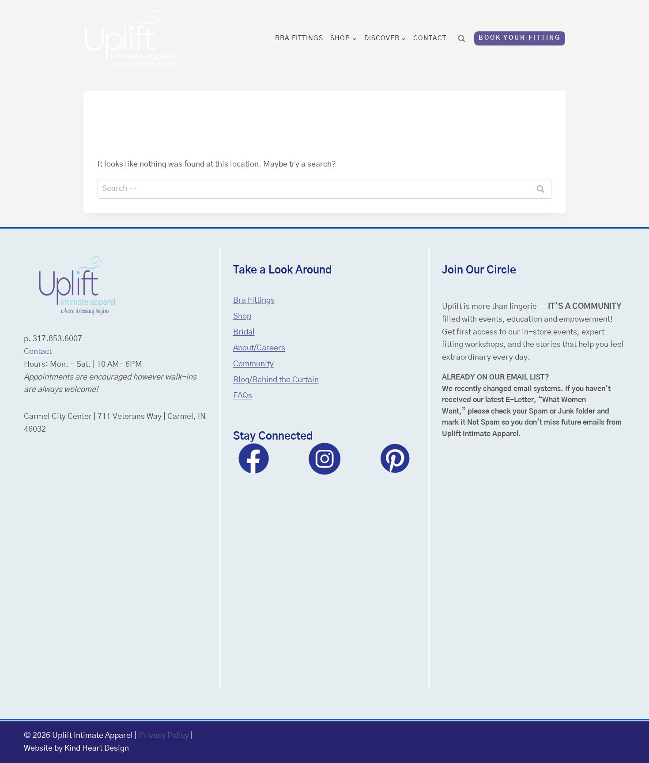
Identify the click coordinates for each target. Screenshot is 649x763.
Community (253, 364)
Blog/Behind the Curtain (276, 380)
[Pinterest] (395, 458)
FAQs (242, 396)
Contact (429, 38)
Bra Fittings (299, 38)
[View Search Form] (461, 38)
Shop (242, 316)
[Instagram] (324, 458)
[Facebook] (254, 458)
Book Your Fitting (520, 38)
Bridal (244, 332)
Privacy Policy (164, 736)
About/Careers (259, 348)
